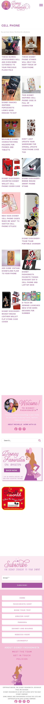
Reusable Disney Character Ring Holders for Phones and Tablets (10, 144)
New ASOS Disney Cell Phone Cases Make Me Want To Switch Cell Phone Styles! (11, 221)
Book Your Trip (22, 610)
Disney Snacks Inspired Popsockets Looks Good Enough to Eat (9, 107)
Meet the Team (22, 651)
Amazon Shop (22, 616)
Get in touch (22, 655)
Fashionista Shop (22, 604)
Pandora (22, 622)
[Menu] (40, 5)
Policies (22, 659)
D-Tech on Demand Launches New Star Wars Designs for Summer (31, 308)
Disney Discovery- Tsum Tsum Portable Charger (31, 241)
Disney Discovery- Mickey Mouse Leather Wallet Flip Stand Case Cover (11, 316)
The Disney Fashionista (15, 6)
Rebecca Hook (22, 635)
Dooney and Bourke (22, 629)
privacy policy (34, 696)
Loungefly (22, 641)
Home (22, 598)
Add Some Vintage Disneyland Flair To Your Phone (11, 271)
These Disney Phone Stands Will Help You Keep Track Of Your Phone (29, 62)
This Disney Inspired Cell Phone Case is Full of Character (29, 100)
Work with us (29, 424)
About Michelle (15, 424)
